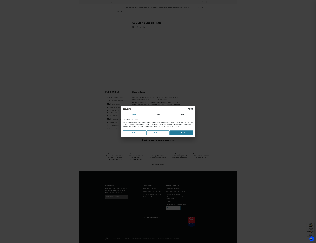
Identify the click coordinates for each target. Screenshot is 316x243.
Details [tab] (158, 114)
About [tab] (182, 114)
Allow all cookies (182, 133)
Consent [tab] (133, 114)
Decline (134, 133)
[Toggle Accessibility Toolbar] (311, 238)
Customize (157, 133)
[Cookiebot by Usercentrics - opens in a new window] (186, 109)
